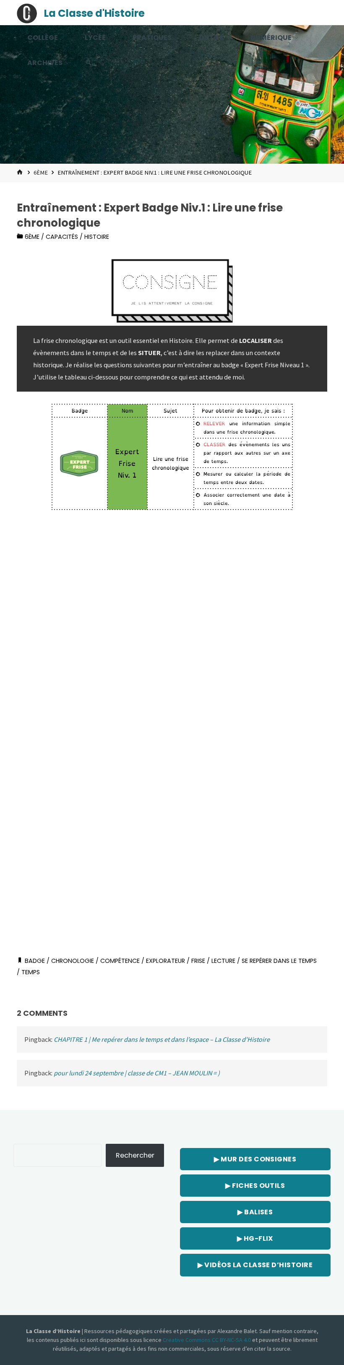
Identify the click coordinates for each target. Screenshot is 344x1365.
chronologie (72, 961)
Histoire (96, 237)
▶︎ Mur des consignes (255, 1159)
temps (30, 972)
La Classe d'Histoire (94, 13)
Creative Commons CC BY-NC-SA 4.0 (207, 1340)
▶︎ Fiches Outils (255, 1185)
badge (35, 961)
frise (198, 961)
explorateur (165, 961)
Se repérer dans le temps (279, 961)
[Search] (88, 63)
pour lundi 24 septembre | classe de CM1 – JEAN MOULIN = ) (137, 1073)
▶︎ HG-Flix (255, 1238)
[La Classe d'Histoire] (27, 12)
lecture (223, 961)
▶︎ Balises (255, 1212)
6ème (41, 172)
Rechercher (135, 1155)
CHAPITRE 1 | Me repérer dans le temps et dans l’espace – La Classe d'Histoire (162, 1039)
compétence (120, 961)
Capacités (62, 237)
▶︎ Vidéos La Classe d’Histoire (255, 1265)
